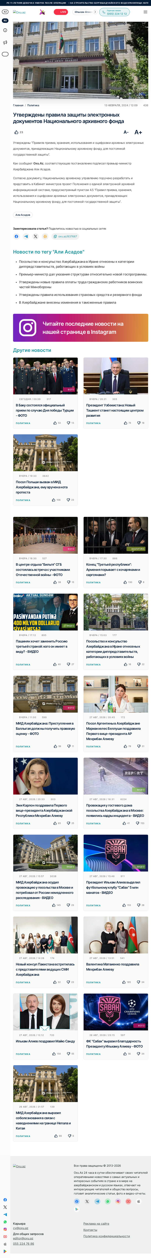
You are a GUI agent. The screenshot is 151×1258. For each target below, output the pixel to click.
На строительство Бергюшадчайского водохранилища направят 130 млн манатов (92, 3)
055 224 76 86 (23, 1243)
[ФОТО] (45, 375)
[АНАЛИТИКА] (116, 535)
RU (5, 20)
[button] (95, 12)
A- (126, 132)
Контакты (90, 1230)
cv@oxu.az (20, 1228)
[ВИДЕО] (45, 612)
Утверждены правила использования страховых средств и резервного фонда (80, 295)
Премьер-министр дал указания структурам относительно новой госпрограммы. (83, 274)
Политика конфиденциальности (106, 1236)
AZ (5, 11)
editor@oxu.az (23, 1238)
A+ (138, 132)
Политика (23, 423)
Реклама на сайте (96, 1223)
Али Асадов (22, 214)
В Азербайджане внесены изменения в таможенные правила (67, 302)
